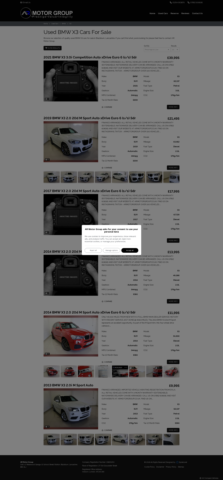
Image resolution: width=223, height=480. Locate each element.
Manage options (111, 250)
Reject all (93, 250)
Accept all (129, 250)
